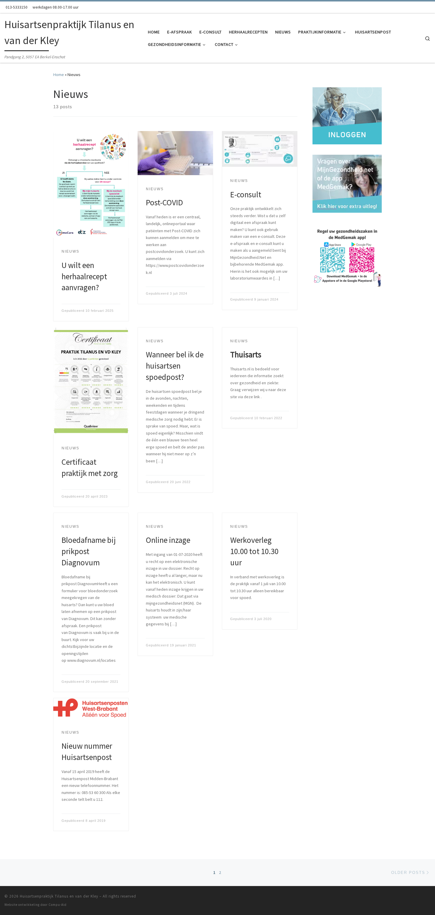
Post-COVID (164, 202)
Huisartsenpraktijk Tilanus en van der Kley (59, 896)
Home (58, 74)
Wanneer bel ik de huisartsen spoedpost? (175, 365)
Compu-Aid (58, 905)
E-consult (245, 194)
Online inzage (168, 540)
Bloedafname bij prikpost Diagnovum (89, 551)
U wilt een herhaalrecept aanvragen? (84, 276)
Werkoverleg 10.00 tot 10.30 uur (254, 551)
